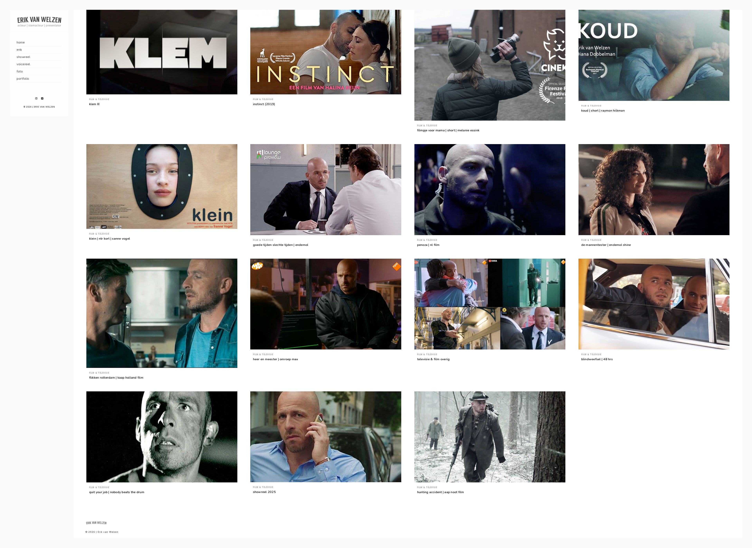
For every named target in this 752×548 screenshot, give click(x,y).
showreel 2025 (264, 492)
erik (19, 50)
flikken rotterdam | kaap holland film (116, 378)
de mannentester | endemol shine (606, 245)
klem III (94, 104)
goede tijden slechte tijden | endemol (280, 245)
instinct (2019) (264, 104)
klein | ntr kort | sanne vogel (109, 239)
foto (20, 71)
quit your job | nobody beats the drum (116, 492)
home (21, 42)
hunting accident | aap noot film (440, 492)
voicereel (23, 64)
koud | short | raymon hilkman (603, 110)
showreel (23, 57)
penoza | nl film (428, 245)
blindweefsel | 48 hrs (597, 359)
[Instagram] (36, 98)
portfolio (23, 79)
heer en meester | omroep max (275, 359)
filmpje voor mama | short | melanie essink (448, 130)
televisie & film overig (433, 359)
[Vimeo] (42, 98)
